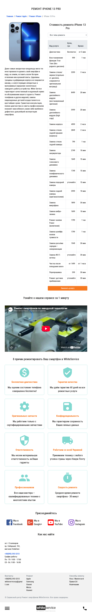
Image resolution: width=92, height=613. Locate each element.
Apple (28, 579)
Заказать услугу (67, 288)
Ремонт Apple (21, 16)
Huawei (29, 590)
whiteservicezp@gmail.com (13, 583)
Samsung (30, 581)
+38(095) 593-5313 (12, 554)
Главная (10, 16)
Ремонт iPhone (35, 16)
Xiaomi (29, 584)
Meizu (28, 587)
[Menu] (7, 608)
